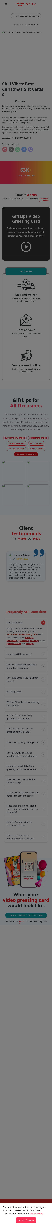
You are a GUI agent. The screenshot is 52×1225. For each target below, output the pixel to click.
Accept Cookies (26, 1220)
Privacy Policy (36, 1213)
